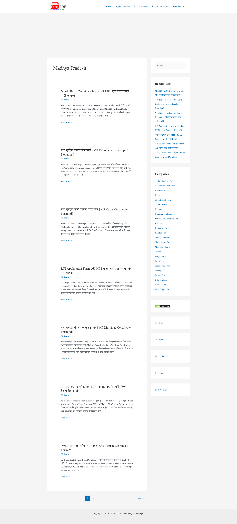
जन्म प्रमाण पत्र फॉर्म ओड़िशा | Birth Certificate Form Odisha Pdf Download (168, 103)
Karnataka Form (162, 228)
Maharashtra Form (163, 242)
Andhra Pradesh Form (164, 181)
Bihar (157, 195)
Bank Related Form (160, 6)
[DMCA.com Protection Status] (162, 306)
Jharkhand (159, 223)
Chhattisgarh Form (163, 199)
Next (140, 497)
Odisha (158, 251)
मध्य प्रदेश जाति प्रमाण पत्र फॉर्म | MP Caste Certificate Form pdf (94, 211)
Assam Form (160, 190)
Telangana (159, 270)
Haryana (158, 209)
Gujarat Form (161, 204)
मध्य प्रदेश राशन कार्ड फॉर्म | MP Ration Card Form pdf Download (94, 152)
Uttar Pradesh (179, 6)
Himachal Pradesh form (165, 213)
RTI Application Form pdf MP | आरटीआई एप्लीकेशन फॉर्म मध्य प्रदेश (96, 270)
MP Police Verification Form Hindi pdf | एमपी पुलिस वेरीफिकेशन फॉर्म (93, 388)
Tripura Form (161, 275)
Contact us (159, 339)
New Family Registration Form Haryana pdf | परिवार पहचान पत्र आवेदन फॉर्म (168, 117)
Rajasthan (143, 6)
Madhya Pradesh (162, 237)
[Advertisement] (118, 31)
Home (108, 6)
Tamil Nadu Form (162, 265)
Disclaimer (160, 373)
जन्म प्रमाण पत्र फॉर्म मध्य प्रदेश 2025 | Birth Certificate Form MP (94, 447)
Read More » (66, 122)
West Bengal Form (163, 289)
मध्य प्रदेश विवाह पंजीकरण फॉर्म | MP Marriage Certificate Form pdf (96, 329)
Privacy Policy (161, 356)
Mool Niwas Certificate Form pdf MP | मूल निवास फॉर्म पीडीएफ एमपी (95, 93)
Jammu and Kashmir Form (166, 218)
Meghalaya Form (162, 246)
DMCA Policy (161, 389)
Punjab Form (160, 256)
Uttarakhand (160, 284)
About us (159, 322)
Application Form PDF (125, 6)
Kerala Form (160, 232)
